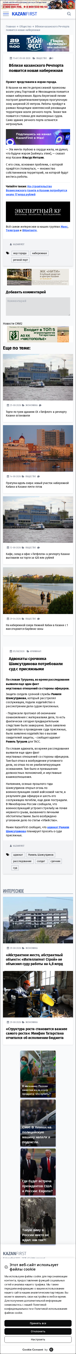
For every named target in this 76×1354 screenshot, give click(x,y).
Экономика (31, 405)
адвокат (18, 854)
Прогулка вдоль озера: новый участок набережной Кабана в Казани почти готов (37, 484)
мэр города (20, 253)
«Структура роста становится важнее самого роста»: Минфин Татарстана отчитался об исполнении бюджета (36, 1033)
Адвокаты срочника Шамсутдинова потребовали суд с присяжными (36, 663)
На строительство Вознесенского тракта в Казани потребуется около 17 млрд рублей (36, 190)
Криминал (35, 651)
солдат (41, 861)
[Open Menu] (6, 14)
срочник (55, 861)
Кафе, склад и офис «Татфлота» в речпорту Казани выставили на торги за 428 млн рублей (38, 555)
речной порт (20, 259)
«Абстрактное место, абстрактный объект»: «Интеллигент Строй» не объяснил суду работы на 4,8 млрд (34, 959)
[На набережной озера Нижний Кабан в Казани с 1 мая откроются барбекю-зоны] (38, 590)
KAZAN (24, 14)
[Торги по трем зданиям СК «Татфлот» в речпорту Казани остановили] (38, 377)
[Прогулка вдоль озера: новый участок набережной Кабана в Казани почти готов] (38, 448)
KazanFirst (18, 244)
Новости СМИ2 (12, 323)
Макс (64, 226)
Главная (11, 26)
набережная (39, 253)
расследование (22, 861)
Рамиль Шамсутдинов (40, 854)
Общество (25, 26)
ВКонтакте (29, 230)
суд (15, 867)
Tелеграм (12, 230)
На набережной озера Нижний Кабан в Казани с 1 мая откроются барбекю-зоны (37, 627)
